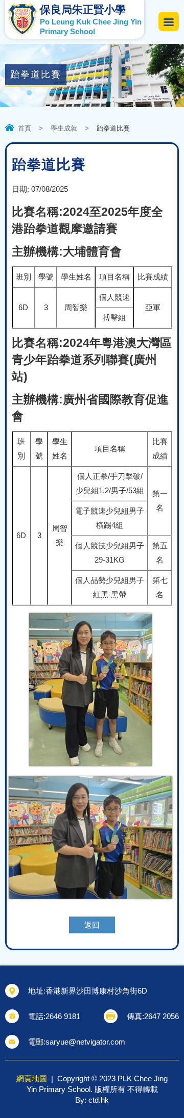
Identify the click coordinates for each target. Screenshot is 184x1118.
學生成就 (64, 128)
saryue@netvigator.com (85, 1041)
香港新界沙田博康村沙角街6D (96, 990)
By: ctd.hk (92, 1100)
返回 (92, 925)
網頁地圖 (31, 1078)
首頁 (24, 128)
